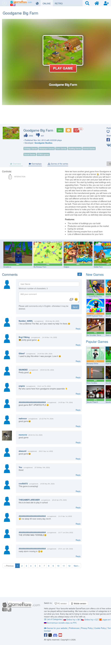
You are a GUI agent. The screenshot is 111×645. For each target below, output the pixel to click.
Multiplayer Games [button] (46, 148)
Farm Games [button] (61, 148)
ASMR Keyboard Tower (95, 316)
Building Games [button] (75, 148)
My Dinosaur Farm (40, 267)
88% (60, 130)
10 (58, 565)
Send (75, 307)
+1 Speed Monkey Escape (96, 296)
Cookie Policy (100, 628)
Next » (76, 565)
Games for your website (57, 628)
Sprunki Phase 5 (92, 402)
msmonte (23, 434)
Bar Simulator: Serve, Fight (96, 335)
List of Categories (54, 619)
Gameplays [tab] (36, 163)
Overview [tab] (16, 163)
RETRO (60, 3)
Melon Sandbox (92, 383)
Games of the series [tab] (59, 163)
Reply (78, 328)
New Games (95, 274)
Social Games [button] (29, 154)
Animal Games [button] (89, 148)
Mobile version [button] (79, 603)
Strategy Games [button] (30, 148)
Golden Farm (98, 267)
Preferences (74, 628)
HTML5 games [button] (43, 154)
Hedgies (66, 267)
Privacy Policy (87, 628)
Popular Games (97, 341)
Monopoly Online (92, 363)
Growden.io (7, 267)
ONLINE (48, 3)
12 (69, 565)
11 (64, 565)
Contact (47, 630)
